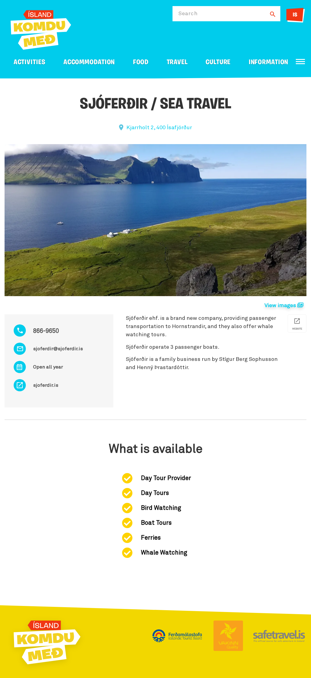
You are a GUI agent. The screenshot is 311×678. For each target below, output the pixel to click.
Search (187, 13)
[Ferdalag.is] (41, 28)
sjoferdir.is (45, 385)
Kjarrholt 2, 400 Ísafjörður (159, 127)
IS (295, 15)
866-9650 (46, 331)
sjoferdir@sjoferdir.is (58, 348)
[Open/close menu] (300, 61)
